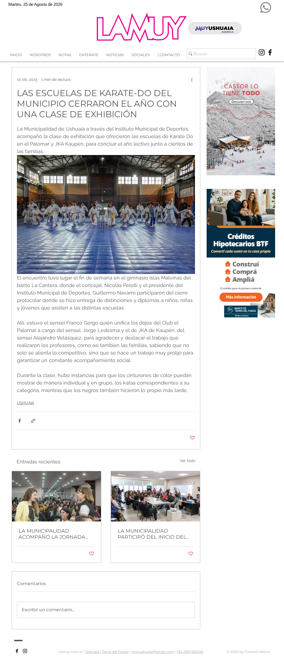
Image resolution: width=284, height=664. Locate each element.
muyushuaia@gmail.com (152, 652)
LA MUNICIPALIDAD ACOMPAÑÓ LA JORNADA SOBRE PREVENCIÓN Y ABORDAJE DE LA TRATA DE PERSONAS (54, 534)
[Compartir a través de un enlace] (33, 420)
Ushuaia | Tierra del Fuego (107, 652)
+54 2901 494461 (189, 652)
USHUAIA (25, 403)
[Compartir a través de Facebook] (19, 420)
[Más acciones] (191, 79)
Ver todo (187, 460)
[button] (115, 55)
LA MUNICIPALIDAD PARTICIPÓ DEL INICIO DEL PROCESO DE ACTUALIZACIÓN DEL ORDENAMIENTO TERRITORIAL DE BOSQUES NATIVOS (152, 534)
